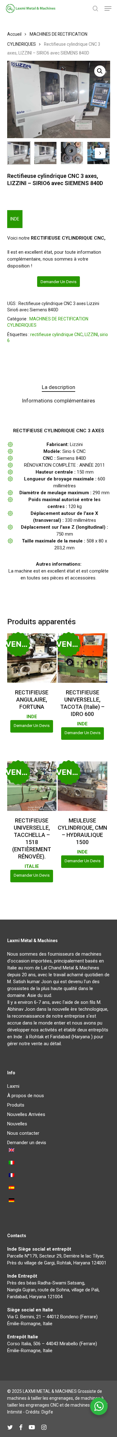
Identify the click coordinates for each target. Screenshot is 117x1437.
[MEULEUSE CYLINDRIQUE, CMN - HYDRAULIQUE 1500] (82, 786)
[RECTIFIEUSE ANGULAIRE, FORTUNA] (31, 658)
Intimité (14, 1411)
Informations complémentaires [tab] (58, 400)
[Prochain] (100, 153)
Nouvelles (17, 1124)
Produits (15, 1105)
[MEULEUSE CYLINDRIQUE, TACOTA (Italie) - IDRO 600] (82, 658)
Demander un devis (58, 281)
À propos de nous (25, 1095)
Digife (47, 1411)
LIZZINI (91, 334)
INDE (14, 218)
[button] (108, 8)
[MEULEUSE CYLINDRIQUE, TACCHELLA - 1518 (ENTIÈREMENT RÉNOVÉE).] (31, 786)
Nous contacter (23, 1133)
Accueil (14, 34)
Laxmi (13, 1086)
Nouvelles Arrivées (26, 1114)
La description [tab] (58, 387)
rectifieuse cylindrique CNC (56, 334)
